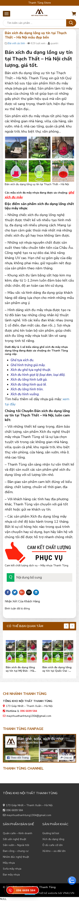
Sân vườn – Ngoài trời (16, 845)
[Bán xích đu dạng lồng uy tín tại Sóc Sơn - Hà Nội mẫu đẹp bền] (57, 650)
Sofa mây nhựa (12, 869)
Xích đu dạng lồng (53, 839)
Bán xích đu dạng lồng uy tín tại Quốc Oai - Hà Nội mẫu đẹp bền (20, 669)
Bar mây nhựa (11, 874)
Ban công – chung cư (15, 851)
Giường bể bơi (50, 833)
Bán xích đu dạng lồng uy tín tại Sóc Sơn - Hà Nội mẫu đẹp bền (57, 669)
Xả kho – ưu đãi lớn (54, 851)
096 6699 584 (14, 810)
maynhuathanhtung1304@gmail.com (29, 716)
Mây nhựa (9, 863)
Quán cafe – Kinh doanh (17, 833)
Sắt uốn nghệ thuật (14, 839)
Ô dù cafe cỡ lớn (52, 845)
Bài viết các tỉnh (16, 43)
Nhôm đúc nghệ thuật (16, 857)
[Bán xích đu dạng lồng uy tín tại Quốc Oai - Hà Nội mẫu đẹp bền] (21, 650)
